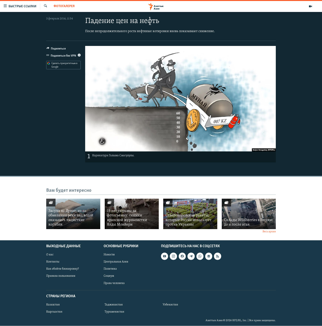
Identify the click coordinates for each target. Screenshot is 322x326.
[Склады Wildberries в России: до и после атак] (249, 214)
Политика (110, 269)
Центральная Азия (116, 261)
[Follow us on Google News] (208, 256)
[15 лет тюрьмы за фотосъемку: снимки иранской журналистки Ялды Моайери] (132, 214)
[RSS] (217, 256)
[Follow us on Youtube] (164, 256)
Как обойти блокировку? (62, 269)
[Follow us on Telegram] (191, 256)
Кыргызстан (54, 311)
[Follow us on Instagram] (173, 256)
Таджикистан (114, 304)
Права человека (114, 283)
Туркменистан (114, 311)
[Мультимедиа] (310, 6)
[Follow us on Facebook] (182, 256)
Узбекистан (170, 304)
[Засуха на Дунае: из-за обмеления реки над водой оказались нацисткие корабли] (73, 214)
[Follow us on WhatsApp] (199, 256)
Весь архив (269, 231)
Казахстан (53, 304)
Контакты (52, 261)
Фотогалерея (64, 6)
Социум (109, 276)
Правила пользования (60, 276)
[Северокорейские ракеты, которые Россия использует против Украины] (190, 214)
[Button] (56, 49)
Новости (109, 254)
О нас (49, 254)
